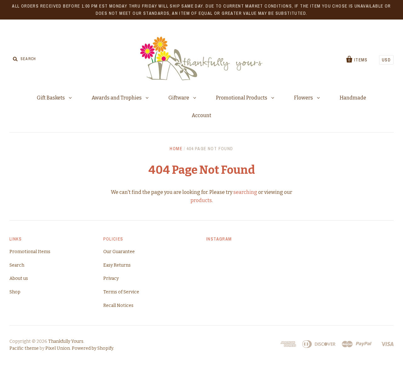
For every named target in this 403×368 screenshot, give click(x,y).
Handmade (353, 98)
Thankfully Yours (65, 341)
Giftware (179, 98)
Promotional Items (29, 251)
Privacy (111, 278)
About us (18, 278)
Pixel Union (57, 348)
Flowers (304, 98)
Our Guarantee (119, 251)
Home (176, 148)
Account (201, 115)
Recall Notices (118, 305)
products (201, 200)
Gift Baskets (51, 98)
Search (16, 265)
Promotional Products (242, 98)
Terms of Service (121, 292)
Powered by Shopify (92, 348)
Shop (14, 292)
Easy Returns (117, 265)
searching (245, 192)
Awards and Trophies (117, 98)
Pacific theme (24, 348)
